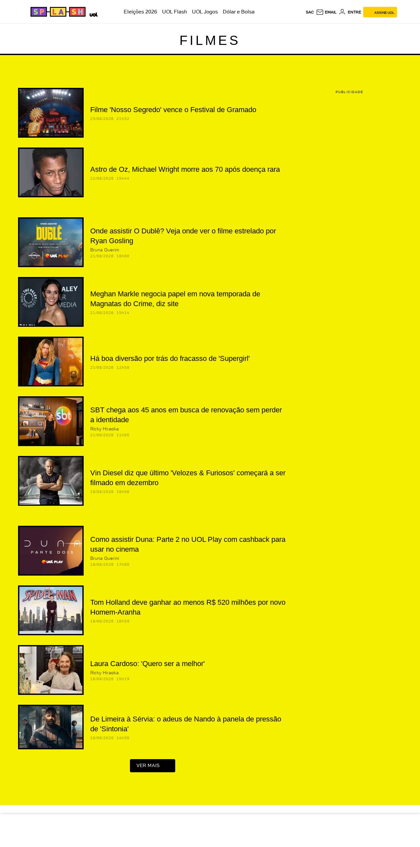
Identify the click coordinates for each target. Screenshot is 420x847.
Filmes (210, 40)
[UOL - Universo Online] (92, 14)
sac (310, 12)
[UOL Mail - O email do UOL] (326, 12)
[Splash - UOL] (57, 12)
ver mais (148, 765)
